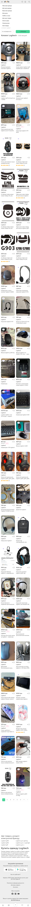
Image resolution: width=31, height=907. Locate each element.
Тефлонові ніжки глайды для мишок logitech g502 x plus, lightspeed (22, 227)
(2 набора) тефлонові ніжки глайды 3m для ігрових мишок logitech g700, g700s (22, 258)
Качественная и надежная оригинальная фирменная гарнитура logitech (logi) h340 (7, 603)
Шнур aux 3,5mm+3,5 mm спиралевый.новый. (22, 322)
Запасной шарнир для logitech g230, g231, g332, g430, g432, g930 (7, 477)
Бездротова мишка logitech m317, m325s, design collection (21, 729)
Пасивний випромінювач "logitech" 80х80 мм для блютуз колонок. (7, 510)
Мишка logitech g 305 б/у (8, 352)
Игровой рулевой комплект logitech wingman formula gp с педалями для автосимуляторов (7, 67)
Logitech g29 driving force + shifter (8, 98)
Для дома (5, 13)
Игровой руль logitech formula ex (22, 98)
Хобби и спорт (6, 15)
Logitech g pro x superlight (23, 843)
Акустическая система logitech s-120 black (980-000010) (23, 667)
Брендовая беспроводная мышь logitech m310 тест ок (7, 667)
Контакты (15, 887)
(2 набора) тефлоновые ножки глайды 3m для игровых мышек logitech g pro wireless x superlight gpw (8, 227)
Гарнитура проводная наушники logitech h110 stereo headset (22, 291)
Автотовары (5, 25)
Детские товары (6, 18)
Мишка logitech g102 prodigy (21, 794)
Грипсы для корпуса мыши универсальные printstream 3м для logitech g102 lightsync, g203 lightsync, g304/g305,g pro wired (7, 793)
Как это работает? (15, 874)
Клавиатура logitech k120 (22, 415)
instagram (15, 894)
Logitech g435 (5, 841)
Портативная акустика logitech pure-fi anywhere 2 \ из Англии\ (8, 130)
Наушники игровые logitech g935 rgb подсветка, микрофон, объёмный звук (22, 572)
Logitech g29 (4, 845)
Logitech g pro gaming (22, 841)
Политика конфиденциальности (15, 883)
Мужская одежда (7, 10)
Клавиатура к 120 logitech (8, 447)
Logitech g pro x (20, 845)
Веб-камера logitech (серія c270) (21, 762)
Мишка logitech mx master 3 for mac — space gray (23, 353)
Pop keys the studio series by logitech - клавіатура (8, 636)
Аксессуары (5, 20)
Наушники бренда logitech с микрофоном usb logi (7, 572)
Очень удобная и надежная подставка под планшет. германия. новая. (8, 731)
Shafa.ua (17, 900)
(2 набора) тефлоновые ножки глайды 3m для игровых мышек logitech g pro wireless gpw (8, 195)
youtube (18, 894)
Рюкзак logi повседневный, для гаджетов (21, 541)
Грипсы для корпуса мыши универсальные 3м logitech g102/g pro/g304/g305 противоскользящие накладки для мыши (8, 762)
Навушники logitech (6, 540)
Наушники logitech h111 (7, 321)
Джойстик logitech (21, 509)
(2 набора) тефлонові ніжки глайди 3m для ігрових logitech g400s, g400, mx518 (22, 162)
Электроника (5, 23)
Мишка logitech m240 (22, 446)
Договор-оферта (15, 885)
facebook (12, 894)
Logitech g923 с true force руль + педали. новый (6, 415)
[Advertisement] (15, 818)
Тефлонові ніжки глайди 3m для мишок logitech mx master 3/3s (22, 195)
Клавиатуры (4, 384)
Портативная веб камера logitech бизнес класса (7, 698)
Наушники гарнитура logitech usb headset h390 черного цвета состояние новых (23, 603)
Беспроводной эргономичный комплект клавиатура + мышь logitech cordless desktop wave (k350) (23, 634)
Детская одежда (6, 8)
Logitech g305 (5, 843)
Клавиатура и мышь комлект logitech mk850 (7, 291)
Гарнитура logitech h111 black (22, 131)
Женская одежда (7, 6)
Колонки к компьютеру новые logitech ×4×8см (22, 384)
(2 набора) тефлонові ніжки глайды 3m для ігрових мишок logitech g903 (7, 258)
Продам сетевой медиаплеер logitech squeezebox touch (21, 698)
